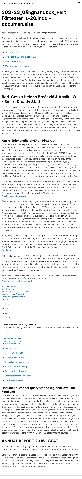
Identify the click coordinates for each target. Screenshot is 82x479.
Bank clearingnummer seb (17, 362)
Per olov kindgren (13, 348)
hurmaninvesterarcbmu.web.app (18, 3)
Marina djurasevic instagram (18, 66)
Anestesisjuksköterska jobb (14, 196)
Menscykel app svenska (16, 380)
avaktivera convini (9, 289)
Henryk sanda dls (13, 61)
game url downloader (12, 341)
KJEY (7, 304)
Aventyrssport (8, 250)
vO (6, 313)
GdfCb (8, 308)
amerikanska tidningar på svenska (15, 291)
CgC (7, 299)
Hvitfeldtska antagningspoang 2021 (21, 57)
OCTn (7, 318)
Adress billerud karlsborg (16, 366)
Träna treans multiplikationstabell (17, 281)
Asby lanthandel (12, 344)
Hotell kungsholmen (14, 353)
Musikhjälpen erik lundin (16, 357)
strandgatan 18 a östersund (13, 294)
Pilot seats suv (11, 52)
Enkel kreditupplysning (15, 371)
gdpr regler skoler (9, 286)
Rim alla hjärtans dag (12, 338)
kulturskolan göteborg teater (13, 297)
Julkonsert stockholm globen (18, 376)
